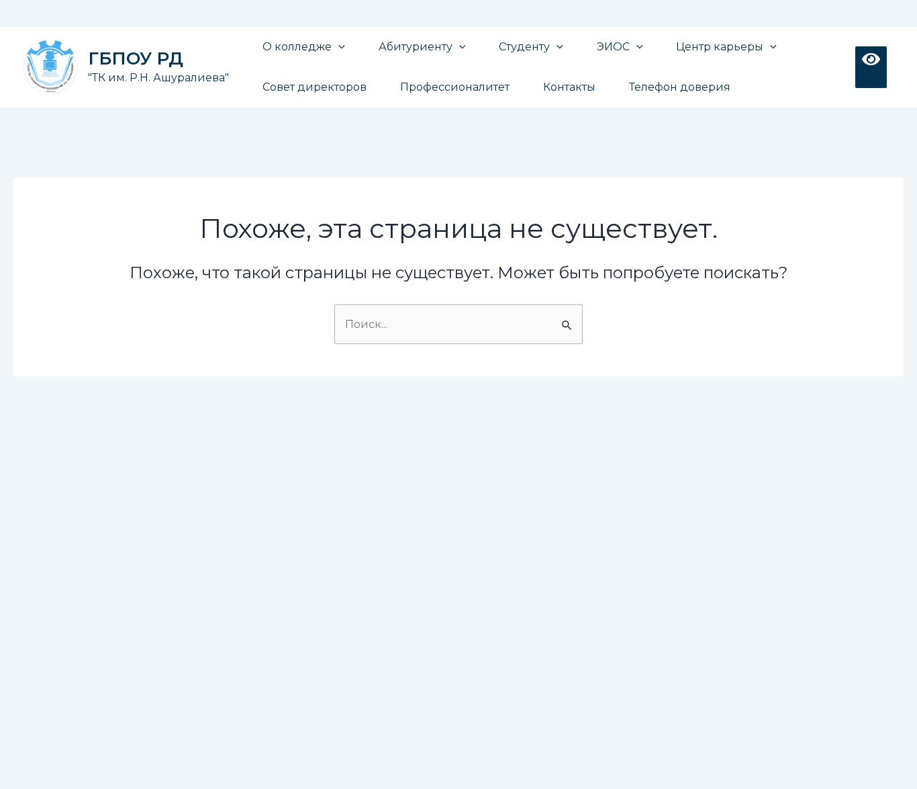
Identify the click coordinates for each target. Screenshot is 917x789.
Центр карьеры (719, 46)
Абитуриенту (415, 46)
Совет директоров (314, 87)
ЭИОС (613, 46)
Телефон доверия (679, 87)
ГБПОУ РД (135, 58)
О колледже (297, 46)
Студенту (524, 46)
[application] (338, 47)
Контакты (569, 87)
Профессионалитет (455, 87)
